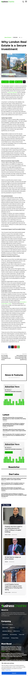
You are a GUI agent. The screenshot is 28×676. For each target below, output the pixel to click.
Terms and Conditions (7, 624)
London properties (12, 92)
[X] (12, 347)
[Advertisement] (14, 18)
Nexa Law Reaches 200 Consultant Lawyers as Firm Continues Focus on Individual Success (14, 435)
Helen (6, 561)
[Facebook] (9, 347)
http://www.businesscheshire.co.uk (14, 377)
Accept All (14, 673)
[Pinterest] (15, 347)
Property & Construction (8, 74)
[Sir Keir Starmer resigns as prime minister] (14, 546)
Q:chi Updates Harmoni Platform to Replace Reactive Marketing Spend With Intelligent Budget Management (13, 424)
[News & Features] (2, 37)
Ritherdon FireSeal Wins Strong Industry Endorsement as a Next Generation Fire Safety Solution (14, 419)
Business (3, 651)
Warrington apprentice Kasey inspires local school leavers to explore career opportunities (14, 430)
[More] (24, 82)
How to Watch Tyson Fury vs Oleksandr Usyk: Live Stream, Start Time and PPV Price (21, 357)
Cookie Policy (8, 670)
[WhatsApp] (18, 347)
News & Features (7, 37)
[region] (14, 668)
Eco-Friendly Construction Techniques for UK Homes (5, 357)
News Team (7, 534)
